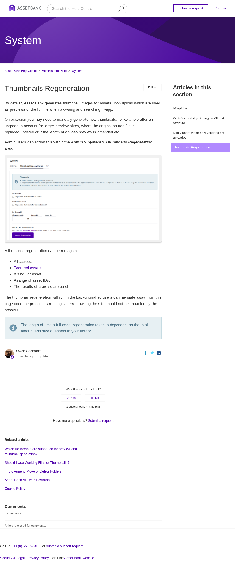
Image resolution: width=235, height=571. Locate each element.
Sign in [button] (221, 8)
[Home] (25, 8)
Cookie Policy (15, 488)
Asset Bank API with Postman (27, 480)
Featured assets (28, 268)
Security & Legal (12, 558)
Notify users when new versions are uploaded (199, 135)
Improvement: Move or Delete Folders (33, 471)
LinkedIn (159, 353)
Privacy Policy (38, 558)
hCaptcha (180, 108)
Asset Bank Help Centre (21, 71)
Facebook (145, 353)
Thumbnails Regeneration (192, 147)
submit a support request (64, 546)
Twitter (152, 353)
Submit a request (190, 8)
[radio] (71, 398)
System (77, 71)
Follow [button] (152, 87)
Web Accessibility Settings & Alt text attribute (198, 120)
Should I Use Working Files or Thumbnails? (37, 463)
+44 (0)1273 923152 (26, 546)
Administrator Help (54, 71)
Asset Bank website (79, 558)
